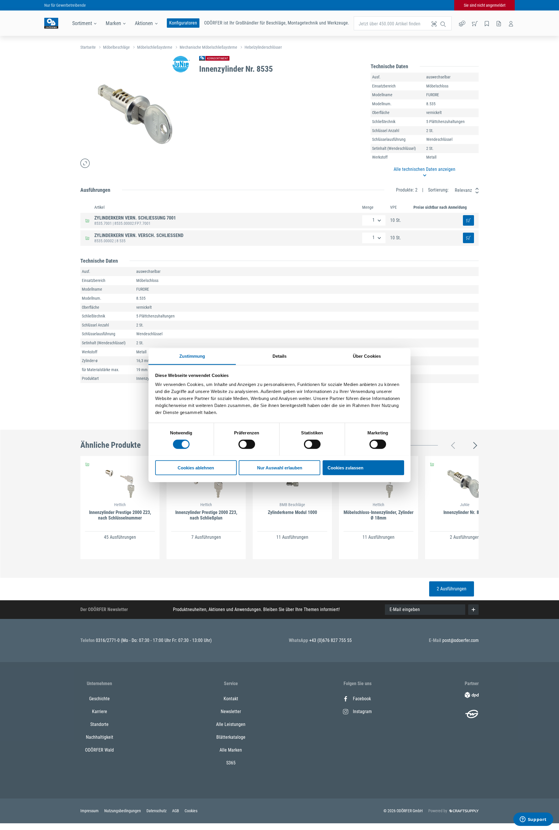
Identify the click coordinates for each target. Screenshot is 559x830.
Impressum (90, 810)
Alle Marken (231, 750)
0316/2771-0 (108, 640)
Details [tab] (280, 355)
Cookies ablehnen (196, 467)
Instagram (362, 711)
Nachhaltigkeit (99, 737)
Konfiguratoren (183, 23)
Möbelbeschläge (116, 47)
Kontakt (231, 698)
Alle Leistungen (230, 724)
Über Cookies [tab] (367, 355)
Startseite (88, 47)
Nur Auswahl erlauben (279, 467)
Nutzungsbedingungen (123, 810)
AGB (176, 810)
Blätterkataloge (230, 737)
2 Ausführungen (451, 589)
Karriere (99, 711)
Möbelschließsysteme (154, 47)
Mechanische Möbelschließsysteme (208, 47)
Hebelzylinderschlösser (263, 47)
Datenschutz (156, 810)
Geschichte (99, 698)
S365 (231, 763)
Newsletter (231, 711)
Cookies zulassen (345, 467)
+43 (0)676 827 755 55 (330, 640)
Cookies (191, 810)
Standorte (99, 724)
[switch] (246, 444)
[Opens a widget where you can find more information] (533, 820)
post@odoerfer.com (460, 640)
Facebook (362, 698)
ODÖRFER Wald (99, 750)
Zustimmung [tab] (192, 355)
